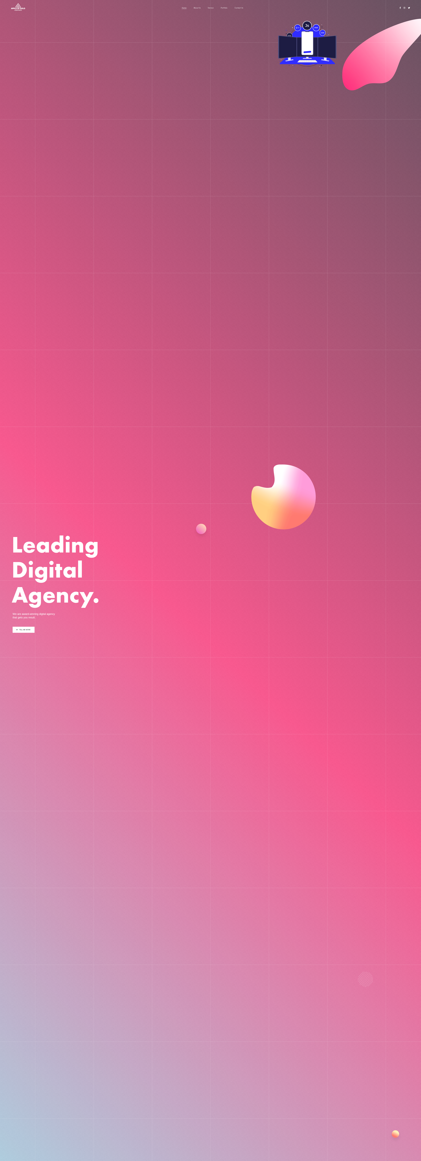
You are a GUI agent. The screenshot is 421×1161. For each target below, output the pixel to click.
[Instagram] (404, 8)
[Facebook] (400, 8)
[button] (24, 630)
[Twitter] (409, 8)
